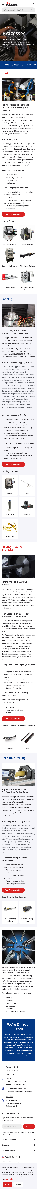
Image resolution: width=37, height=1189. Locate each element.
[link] (10, 507)
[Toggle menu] (3, 3)
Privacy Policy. (7, 1134)
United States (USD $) (12, 1157)
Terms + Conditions (28, 1132)
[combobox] (18, 9)
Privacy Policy (8, 1179)
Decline (18, 1184)
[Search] (32, 10)
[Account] (34, 3)
